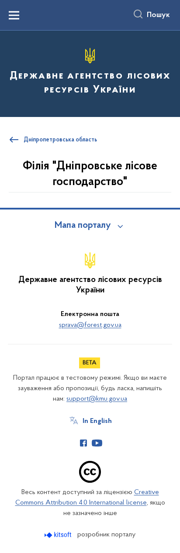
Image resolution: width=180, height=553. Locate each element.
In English (97, 421)
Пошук (158, 15)
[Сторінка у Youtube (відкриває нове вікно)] (97, 443)
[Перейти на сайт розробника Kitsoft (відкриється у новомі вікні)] (59, 535)
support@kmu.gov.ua (96, 398)
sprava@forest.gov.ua (90, 325)
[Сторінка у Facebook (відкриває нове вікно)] (83, 443)
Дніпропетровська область (60, 140)
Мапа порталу (83, 225)
